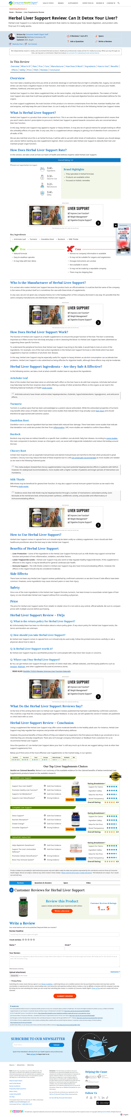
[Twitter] (99, 1097)
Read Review (80, 800)
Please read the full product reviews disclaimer (76, 873)
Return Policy (13, 1091)
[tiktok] (107, 1097)
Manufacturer (57, 66)
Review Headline (16, 931)
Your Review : (15, 953)
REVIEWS (99, 3)
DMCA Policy (30, 1065)
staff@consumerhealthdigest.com (19, 1102)
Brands (61, 3)
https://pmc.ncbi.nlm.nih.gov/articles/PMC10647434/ (90, 1018)
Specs (101, 36)
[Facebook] (87, 1097)
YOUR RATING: (15, 940)
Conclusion (55, 69)
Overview (15, 66)
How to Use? (103, 66)
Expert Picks (87, 3)
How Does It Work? (74, 66)
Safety (22, 69)
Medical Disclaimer (69, 1087)
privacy (33, 1054)
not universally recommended (83, 457)
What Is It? (26, 66)
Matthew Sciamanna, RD (36, 37)
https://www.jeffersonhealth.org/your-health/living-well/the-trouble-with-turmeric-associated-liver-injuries (64, 1013)
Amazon (13, 666)
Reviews (44, 69)
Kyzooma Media (105, 1112)
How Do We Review (15, 1083)
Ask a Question (77, 41)
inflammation (59, 427)
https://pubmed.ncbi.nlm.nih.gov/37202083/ (21, 1022)
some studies (111, 438)
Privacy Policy (64, 1094)
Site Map (12, 1097)
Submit (56, 1045)
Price (29, 69)
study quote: (47, 388)
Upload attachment (17, 972)
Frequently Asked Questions (17, 1089)
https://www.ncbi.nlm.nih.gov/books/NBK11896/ (68, 1025)
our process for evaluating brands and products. (83, 53)
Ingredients (90, 66)
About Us (11, 1065)
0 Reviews (79, 36)
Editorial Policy (21, 1065)
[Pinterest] (95, 1097)
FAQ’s (36, 69)
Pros (41, 66)
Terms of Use (96, 988)
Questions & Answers (43, 883)
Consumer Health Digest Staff (37, 34)
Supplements (73, 3)
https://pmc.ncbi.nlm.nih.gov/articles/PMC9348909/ (77, 1011)
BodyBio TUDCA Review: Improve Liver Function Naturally (47, 671)
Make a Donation (92, 1087)
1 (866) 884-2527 (26, 1104)
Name (12, 945)
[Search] (119, 3)
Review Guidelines (47, 984)
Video (88, 883)
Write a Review (105, 41)
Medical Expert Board (15, 1081)
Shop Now (70, 800)
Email (68, 945)
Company (110, 3)
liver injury (100, 411)
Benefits (114, 66)
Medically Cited (17, 44)
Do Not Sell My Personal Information (60, 1098)
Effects (15, 69)
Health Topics (48, 3)
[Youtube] (91, 1097)
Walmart (21, 666)
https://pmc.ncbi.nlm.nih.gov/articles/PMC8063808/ (82, 1015)
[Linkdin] (103, 1097)
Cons (47, 66)
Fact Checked (32, 44)
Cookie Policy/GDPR (15, 1094)
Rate (35, 66)
